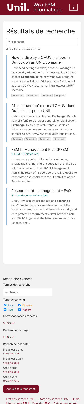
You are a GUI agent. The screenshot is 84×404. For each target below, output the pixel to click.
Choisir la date (11, 353)
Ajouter (10, 322)
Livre (11, 309)
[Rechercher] (10, 41)
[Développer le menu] (73, 7)
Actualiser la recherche (21, 388)
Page (11, 305)
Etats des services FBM (53, 399)
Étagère (26, 309)
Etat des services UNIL (20, 399)
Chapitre (27, 305)
